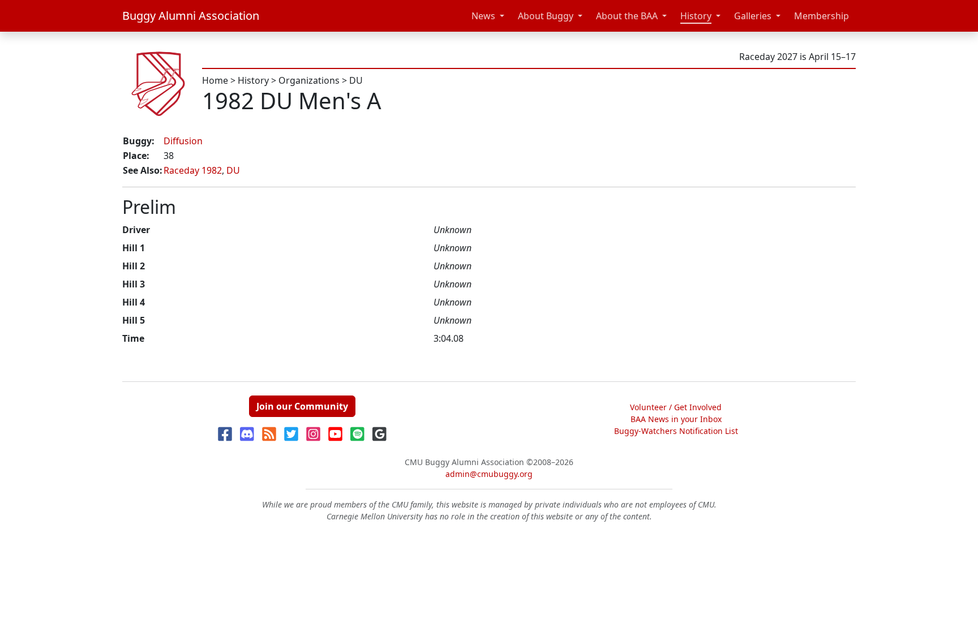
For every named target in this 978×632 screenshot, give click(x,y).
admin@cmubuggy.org (489, 473)
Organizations (309, 80)
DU (356, 80)
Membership (821, 16)
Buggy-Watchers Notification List (676, 430)
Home (215, 80)
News (483, 16)
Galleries (752, 16)
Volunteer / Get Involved (676, 407)
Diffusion (183, 141)
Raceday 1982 (193, 170)
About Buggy (545, 16)
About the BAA (627, 16)
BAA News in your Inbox (676, 419)
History (695, 16)
